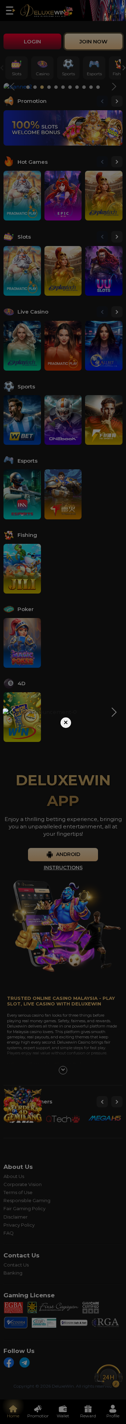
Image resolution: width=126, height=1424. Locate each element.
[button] (12, 712)
